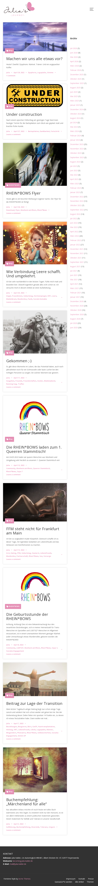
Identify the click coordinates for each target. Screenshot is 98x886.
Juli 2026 (73, 48)
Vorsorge (47, 556)
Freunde (18, 381)
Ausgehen (10, 381)
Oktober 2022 (76, 205)
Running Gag (11, 384)
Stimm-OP (22, 736)
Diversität (35, 827)
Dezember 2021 (76, 249)
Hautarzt (35, 553)
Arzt (8, 553)
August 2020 (75, 319)
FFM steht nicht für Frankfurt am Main (32, 531)
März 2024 (74, 131)
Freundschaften (29, 381)
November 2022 (77, 201)
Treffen (21, 384)
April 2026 (74, 61)
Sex (41, 556)
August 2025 (75, 87)
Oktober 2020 (76, 310)
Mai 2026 (74, 57)
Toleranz (44, 827)
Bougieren (22, 726)
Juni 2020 (74, 327)
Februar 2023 (75, 188)
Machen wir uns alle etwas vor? (34, 58)
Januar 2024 (75, 140)
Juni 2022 (74, 223)
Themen (90, 882)
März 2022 (74, 236)
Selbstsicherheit (44, 733)
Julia (8, 72)
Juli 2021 (73, 271)
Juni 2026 (74, 52)
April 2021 (74, 284)
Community (10, 468)
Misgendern (11, 733)
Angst (8, 296)
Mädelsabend (49, 381)
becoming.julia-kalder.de (23, 861)
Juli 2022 (73, 218)
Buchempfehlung (23, 827)
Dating (13, 553)
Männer (50, 729)
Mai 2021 (74, 279)
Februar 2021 (75, 292)
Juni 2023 (74, 170)
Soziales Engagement (15, 651)
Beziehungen (11, 726)
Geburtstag (28, 296)
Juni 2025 (74, 92)
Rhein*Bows (42, 210)
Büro (29, 726)
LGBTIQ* (19, 648)
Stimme (50, 72)
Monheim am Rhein (28, 210)
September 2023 (77, 157)
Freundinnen (17, 296)
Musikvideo (22, 299)
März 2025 (74, 100)
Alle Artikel (79, 882)
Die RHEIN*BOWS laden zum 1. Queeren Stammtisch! (34, 449)
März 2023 (74, 183)
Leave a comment (13, 134)
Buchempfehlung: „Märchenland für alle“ (26, 801)
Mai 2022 (74, 227)
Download (10, 210)
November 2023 (77, 148)
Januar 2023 (75, 192)
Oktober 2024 (76, 114)
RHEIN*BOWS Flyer (23, 193)
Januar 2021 (75, 297)
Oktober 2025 (76, 79)
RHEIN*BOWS (14, 185)
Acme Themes (24, 879)
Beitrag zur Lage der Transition (34, 703)
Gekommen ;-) (19, 360)
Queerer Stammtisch (41, 468)
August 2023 (75, 162)
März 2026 (74, 66)
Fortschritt (55, 131)
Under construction (24, 114)
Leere (54, 296)
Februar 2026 (75, 70)
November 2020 (77, 305)
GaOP (34, 726)
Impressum (70, 879)
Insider (40, 381)
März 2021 (74, 288)
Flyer (18, 210)
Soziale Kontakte (40, 299)
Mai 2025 (74, 96)
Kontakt (81, 879)
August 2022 (75, 214)
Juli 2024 (73, 122)
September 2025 (77, 83)
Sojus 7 (20, 471)
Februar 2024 (75, 135)
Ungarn (52, 827)
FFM (19, 553)
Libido (33, 729)
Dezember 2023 (76, 144)
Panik (30, 299)
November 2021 (77, 253)
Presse (91, 879)
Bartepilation (33, 131)
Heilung (9, 729)
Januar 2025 (75, 105)
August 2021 (75, 266)
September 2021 (77, 262)
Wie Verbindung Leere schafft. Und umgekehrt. (33, 273)
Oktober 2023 (76, 153)
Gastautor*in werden (63, 882)
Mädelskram (11, 299)
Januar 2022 (75, 244)
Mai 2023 (74, 175)
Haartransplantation (46, 726)
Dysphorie (32, 72)
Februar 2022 (75, 240)
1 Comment (10, 75)
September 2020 (77, 314)
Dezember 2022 (76, 196)
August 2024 (75, 118)
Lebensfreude (46, 553)
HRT (49, 296)
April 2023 (74, 179)
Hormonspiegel (40, 296)
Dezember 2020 (76, 301)
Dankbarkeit (45, 131)
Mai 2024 (74, 127)
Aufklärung (10, 827)
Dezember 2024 (76, 109)
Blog (11, 50)
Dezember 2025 (76, 74)
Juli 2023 (73, 166)
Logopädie (41, 72)
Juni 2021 (74, 275)
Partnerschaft (22, 556)
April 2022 (74, 231)
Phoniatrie (21, 733)
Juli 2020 (73, 323)
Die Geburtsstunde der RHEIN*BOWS (27, 616)
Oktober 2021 (76, 257)
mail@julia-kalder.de (18, 864)
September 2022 (77, 210)
